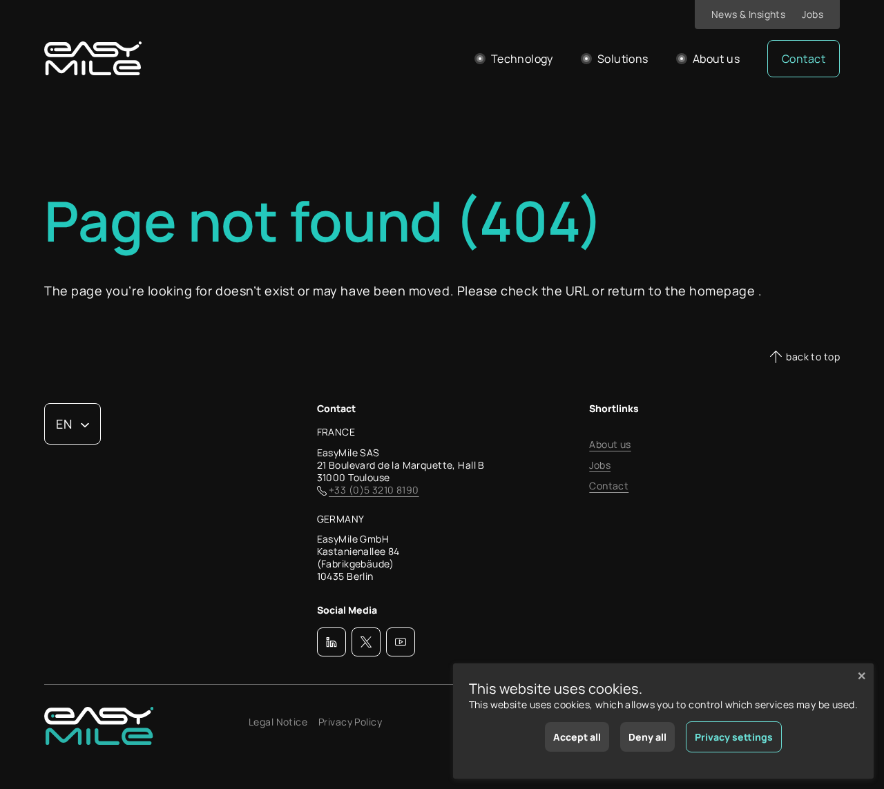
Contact (803, 58)
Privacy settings (734, 736)
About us (716, 59)
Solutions (622, 59)
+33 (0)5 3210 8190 (374, 490)
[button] (331, 641)
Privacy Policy (350, 722)
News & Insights (748, 14)
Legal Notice (278, 722)
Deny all (647, 736)
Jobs (812, 14)
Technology (522, 59)
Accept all (577, 736)
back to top (813, 356)
